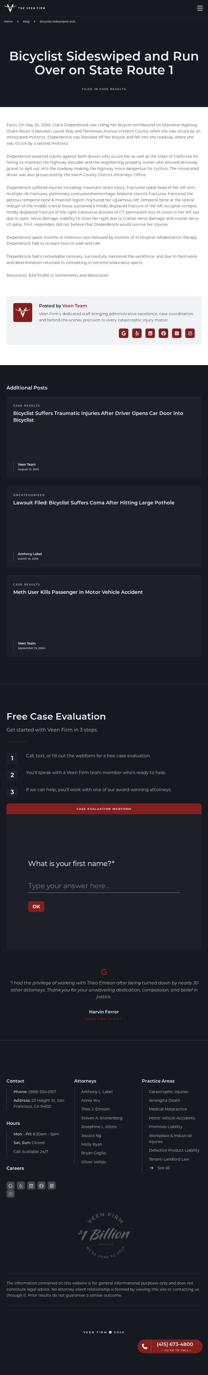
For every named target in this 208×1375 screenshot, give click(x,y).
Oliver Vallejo (93, 1161)
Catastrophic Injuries (168, 1091)
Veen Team (74, 305)
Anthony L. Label (97, 1091)
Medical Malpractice (168, 1109)
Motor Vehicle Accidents (172, 1117)
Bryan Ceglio (93, 1152)
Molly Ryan (91, 1144)
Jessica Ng (91, 1135)
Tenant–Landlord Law (169, 1159)
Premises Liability (166, 1126)
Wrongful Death (164, 1100)
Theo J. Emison (95, 1109)
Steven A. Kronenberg (102, 1117)
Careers (15, 1168)
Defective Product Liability (174, 1150)
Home (8, 21)
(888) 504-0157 (35, 1091)
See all (163, 1167)
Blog (26, 21)
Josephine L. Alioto (99, 1126)
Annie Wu (90, 1100)
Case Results (112, 89)
